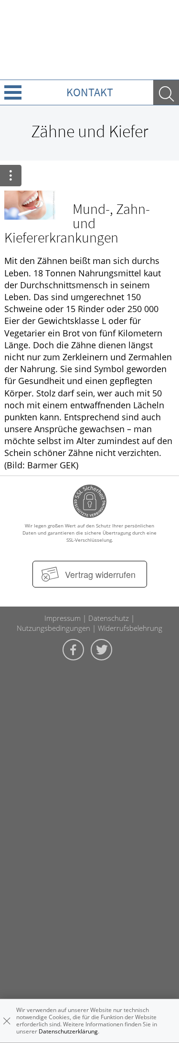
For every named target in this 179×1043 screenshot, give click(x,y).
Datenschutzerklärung (68, 1031)
